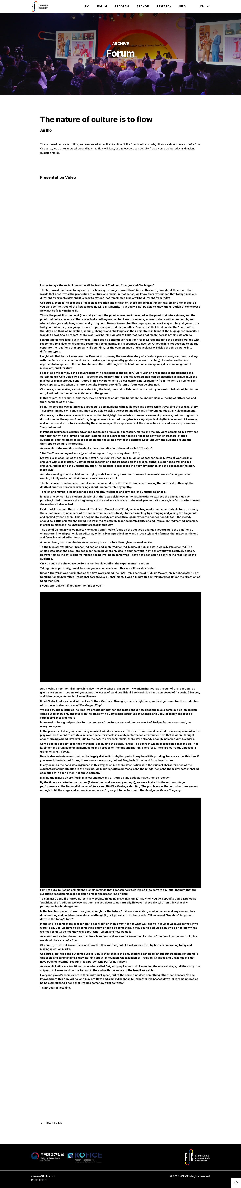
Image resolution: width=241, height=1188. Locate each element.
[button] (102, 6)
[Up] (236, 1183)
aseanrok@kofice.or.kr (43, 1176)
